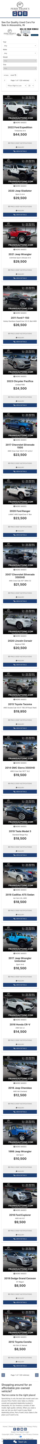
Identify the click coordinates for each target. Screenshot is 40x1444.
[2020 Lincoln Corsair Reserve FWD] (20, 621)
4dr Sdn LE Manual (20, 1345)
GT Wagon (20, 1282)
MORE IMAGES (20, 123)
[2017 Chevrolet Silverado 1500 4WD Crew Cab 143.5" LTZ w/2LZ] (20, 425)
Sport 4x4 (20, 964)
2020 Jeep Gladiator (20, 190)
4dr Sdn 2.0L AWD (20, 898)
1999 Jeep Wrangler (20, 1151)
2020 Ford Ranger (20, 511)
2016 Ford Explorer (20, 1215)
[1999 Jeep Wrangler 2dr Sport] (20, 1132)
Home (5, 1426)
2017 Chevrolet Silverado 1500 (20, 446)
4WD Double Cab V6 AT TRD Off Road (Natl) (20, 708)
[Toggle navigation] (25, 13)
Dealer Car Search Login (20, 1432)
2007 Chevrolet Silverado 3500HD (20, 576)
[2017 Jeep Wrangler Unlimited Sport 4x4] (20, 939)
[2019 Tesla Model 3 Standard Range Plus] (20, 812)
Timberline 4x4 (20, 131)
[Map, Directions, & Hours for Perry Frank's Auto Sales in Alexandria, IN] (20, 13)
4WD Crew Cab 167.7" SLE (20, 771)
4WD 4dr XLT (20, 1218)
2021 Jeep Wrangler (20, 254)
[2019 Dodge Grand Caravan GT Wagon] (20, 1259)
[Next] (35, 80)
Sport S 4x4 (20, 194)
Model (5, 57)
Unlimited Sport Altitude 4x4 (20, 258)
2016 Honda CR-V (20, 1024)
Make (5, 49)
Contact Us (21, 1426)
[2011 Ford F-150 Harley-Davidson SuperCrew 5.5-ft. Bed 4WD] (20, 298)
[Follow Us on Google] (25, 1429)
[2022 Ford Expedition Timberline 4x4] (20, 108)
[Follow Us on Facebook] (14, 1429)
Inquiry (20, 147)
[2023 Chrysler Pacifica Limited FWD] (20, 362)
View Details (21, 151)
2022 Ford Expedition (20, 127)
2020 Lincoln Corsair (20, 640)
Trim (4, 65)
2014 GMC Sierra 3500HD (20, 767)
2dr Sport (20, 1155)
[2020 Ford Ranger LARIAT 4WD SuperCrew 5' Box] (20, 491)
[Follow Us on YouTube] (21, 1429)
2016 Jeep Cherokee (20, 1088)
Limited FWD (20, 385)
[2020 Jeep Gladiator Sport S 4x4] (20, 171)
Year (4, 42)
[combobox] (20, 46)
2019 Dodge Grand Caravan (20, 1278)
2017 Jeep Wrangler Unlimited (20, 959)
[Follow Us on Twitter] (18, 1429)
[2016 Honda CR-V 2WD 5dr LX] (20, 1005)
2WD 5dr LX (20, 1028)
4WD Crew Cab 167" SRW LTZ (20, 581)
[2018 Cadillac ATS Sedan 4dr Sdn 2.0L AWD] (20, 875)
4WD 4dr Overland (20, 1091)
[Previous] (5, 80)
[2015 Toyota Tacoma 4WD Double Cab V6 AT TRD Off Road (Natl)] (20, 685)
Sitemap (18, 1434)
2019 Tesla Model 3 (20, 831)
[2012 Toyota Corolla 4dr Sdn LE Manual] (20, 1322)
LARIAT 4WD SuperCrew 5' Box (20, 514)
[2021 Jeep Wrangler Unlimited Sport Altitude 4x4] (20, 235)
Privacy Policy (32, 1426)
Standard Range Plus (20, 835)
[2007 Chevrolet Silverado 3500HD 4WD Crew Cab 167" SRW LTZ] (20, 555)
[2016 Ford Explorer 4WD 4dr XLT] (20, 1195)
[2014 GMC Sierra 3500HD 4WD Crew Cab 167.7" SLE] (20, 748)
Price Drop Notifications (21, 143)
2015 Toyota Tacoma (20, 704)
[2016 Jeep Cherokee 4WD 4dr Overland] (20, 1068)
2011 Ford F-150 (20, 317)
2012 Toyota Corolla (20, 1341)
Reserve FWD (20, 644)
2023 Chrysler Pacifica (20, 381)
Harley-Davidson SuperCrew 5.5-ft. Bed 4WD (20, 321)
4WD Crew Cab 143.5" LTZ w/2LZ (20, 451)
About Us (12, 1426)
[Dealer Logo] (20, 6)
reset (12, 75)
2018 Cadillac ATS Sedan (20, 894)
